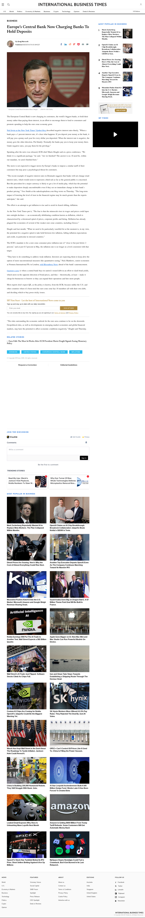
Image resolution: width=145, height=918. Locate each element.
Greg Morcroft (23, 41)
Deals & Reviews (89, 11)
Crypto (56, 11)
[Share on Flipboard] (74, 44)
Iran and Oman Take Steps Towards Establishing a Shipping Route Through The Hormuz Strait (69, 676)
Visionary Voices (35, 882)
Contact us (61, 886)
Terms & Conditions (64, 889)
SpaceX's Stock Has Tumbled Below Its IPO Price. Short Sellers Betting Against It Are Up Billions (26, 862)
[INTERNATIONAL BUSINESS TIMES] (72, 5)
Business (47, 11)
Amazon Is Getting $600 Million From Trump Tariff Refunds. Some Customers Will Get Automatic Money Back (68, 825)
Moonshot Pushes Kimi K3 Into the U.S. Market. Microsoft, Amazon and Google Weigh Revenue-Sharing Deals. (26, 602)
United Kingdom (92, 893)
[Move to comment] (87, 44)
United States (91, 896)
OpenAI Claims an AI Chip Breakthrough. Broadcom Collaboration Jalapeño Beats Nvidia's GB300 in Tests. (67, 527)
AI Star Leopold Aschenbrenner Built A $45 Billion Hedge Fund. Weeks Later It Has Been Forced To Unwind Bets (69, 788)
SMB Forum (34, 889)
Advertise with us (64, 900)
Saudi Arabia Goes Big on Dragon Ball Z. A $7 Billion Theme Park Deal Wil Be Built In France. (69, 602)
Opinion (76, 11)
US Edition (136, 11)
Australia (89, 882)
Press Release (35, 896)
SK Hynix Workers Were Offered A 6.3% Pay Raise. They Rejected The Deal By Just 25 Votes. (68, 713)
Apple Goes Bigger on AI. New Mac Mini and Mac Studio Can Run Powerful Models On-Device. (68, 639)
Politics (19, 11)
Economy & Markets (33, 11)
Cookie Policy (62, 896)
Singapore (90, 889)
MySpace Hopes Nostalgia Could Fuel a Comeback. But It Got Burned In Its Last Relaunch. (67, 862)
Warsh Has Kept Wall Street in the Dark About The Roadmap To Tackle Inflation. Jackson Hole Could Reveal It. (26, 751)
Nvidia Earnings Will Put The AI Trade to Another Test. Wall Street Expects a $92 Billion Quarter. (26, 639)
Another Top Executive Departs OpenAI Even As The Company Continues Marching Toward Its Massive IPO (69, 565)
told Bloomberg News (49, 264)
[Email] (83, 44)
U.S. (4, 11)
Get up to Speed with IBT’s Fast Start (119, 105)
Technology (66, 11)
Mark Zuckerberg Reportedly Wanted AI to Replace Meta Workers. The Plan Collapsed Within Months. (25, 527)
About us (61, 882)
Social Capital (34, 886)
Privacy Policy (73, 313)
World (11, 11)
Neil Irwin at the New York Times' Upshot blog (26, 130)
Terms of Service (59, 313)
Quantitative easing (13, 271)
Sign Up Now (120, 110)
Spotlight (33, 893)
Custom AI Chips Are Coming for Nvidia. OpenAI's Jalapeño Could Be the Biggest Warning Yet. (24, 713)
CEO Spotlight (34, 900)
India (88, 886)
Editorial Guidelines (68, 365)
